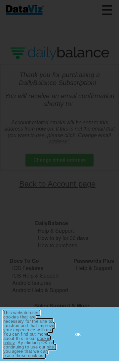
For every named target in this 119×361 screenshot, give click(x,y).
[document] (59, 180)
